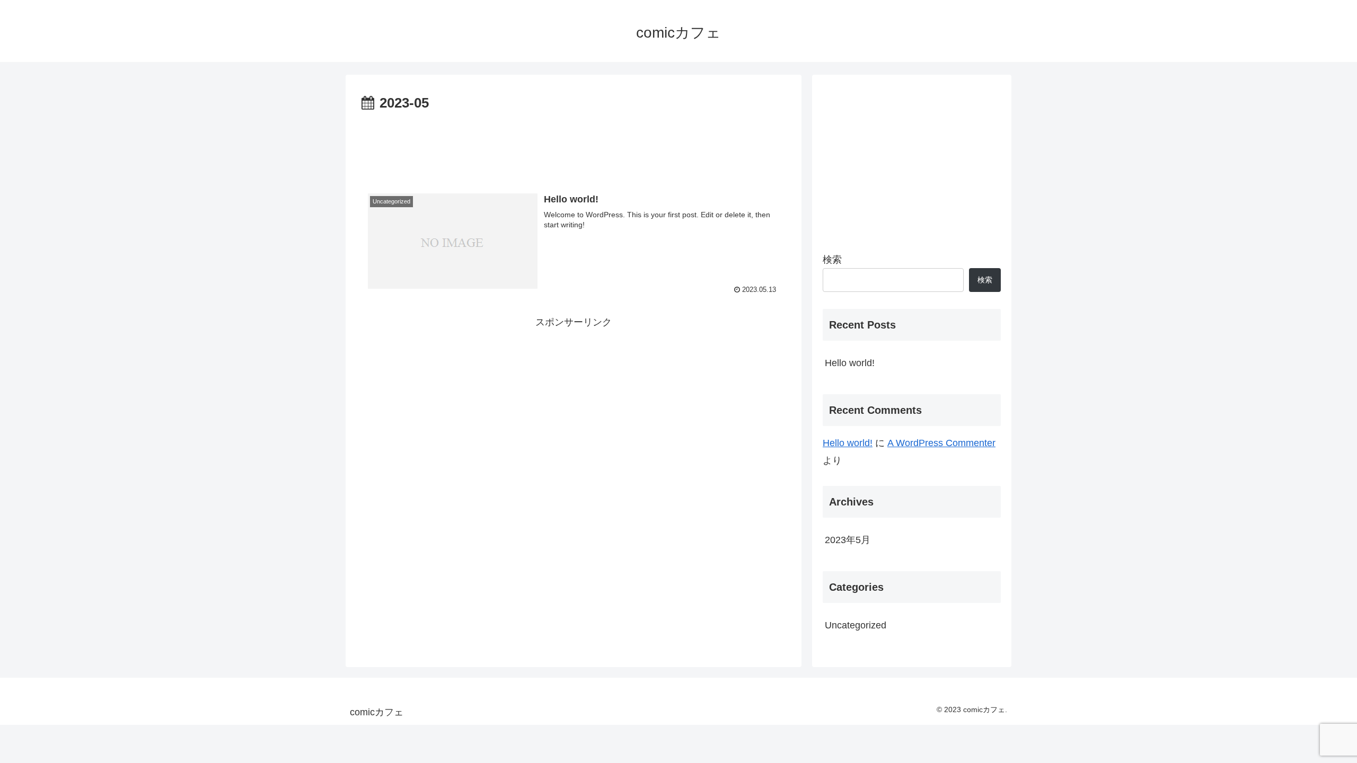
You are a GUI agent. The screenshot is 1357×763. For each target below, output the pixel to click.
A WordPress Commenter (941, 443)
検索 (832, 259)
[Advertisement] (574, 144)
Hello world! (850, 363)
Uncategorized (855, 625)
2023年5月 (847, 540)
